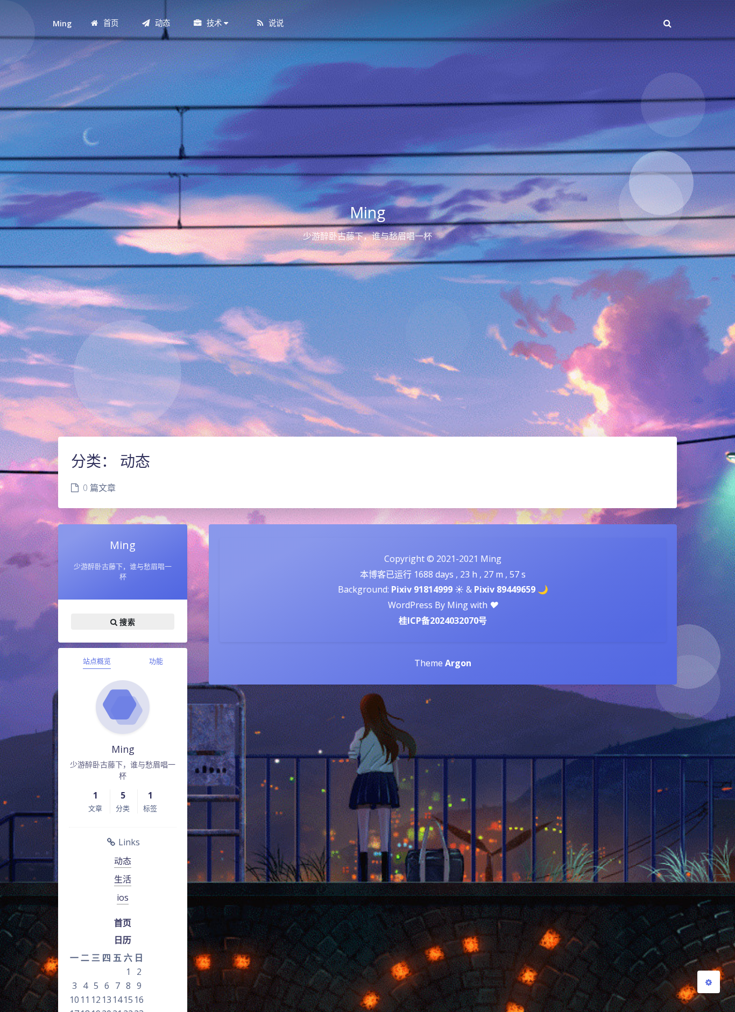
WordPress (410, 605)
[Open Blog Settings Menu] (708, 982)
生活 (122, 879)
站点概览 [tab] (97, 661)
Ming (62, 23)
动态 (122, 861)
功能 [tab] (156, 661)
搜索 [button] (126, 621)
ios (123, 897)
